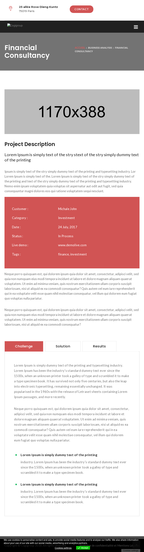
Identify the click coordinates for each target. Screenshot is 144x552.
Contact (81, 9)
